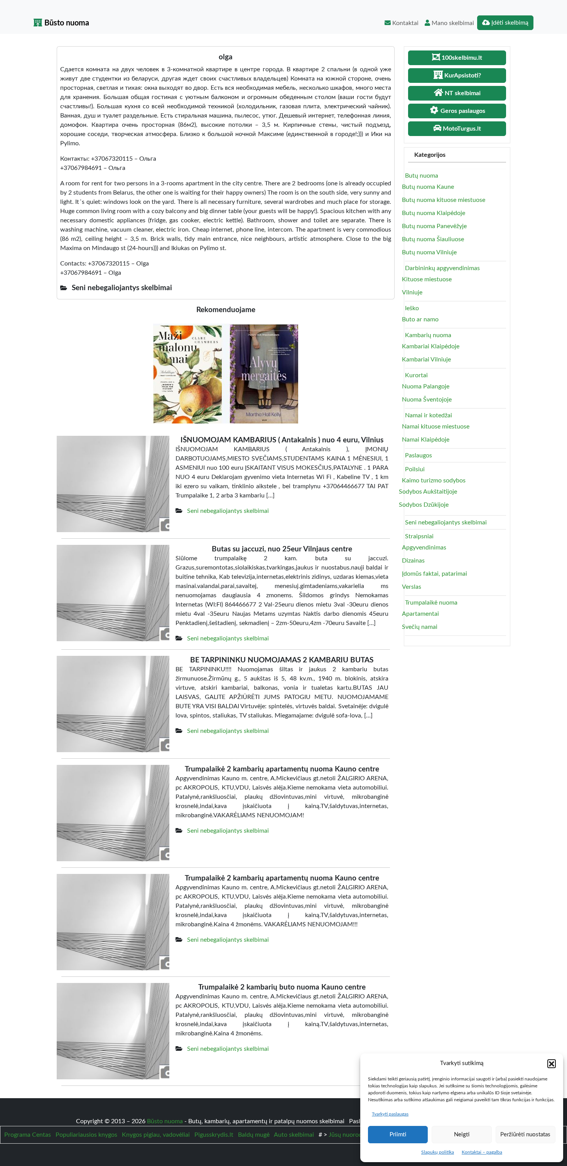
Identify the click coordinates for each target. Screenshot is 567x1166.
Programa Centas (27, 1135)
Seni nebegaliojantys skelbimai (228, 511)
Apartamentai (420, 614)
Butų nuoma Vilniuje (429, 252)
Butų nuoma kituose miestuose (443, 200)
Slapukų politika (437, 1152)
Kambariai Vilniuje (426, 359)
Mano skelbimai (452, 23)
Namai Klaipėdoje (425, 440)
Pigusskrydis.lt (213, 1135)
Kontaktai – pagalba (482, 1152)
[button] (551, 1063)
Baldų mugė (254, 1135)
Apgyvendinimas (424, 547)
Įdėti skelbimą (509, 23)
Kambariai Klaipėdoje (430, 346)
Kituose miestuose (427, 279)
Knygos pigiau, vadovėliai (156, 1135)
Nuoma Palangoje (425, 386)
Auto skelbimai (294, 1135)
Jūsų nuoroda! (348, 1135)
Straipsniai (419, 536)
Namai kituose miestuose (435, 426)
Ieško (412, 308)
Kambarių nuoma (428, 335)
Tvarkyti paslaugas (390, 1114)
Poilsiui (415, 469)
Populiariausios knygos (86, 1135)
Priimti (398, 1134)
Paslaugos (418, 455)
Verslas (411, 587)
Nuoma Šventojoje (427, 400)
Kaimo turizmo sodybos (434, 480)
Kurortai (416, 375)
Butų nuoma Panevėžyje (434, 226)
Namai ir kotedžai (428, 415)
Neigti (461, 1134)
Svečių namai (419, 627)
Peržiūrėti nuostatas (525, 1134)
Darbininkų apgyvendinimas (442, 268)
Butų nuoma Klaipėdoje (433, 213)
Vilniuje (412, 292)
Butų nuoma (421, 176)
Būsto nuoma (65, 23)
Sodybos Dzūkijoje (424, 505)
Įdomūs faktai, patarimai (434, 574)
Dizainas (413, 561)
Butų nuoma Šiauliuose (433, 239)
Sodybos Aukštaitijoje (428, 492)
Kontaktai (404, 23)
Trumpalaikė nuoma (431, 603)
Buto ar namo (420, 319)
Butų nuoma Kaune (428, 187)
